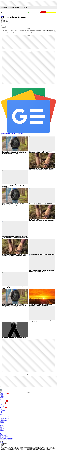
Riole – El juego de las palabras (6, 438)
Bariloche (17, 7)
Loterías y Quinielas (4, 436)
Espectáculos (3, 406)
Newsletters (4, 400)
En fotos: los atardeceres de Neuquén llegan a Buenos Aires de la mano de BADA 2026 (40, 152)
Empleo (1, 433)
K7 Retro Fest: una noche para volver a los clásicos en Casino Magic (41, 321)
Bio (1, 411)
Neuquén (10, 7)
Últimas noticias (4, 7)
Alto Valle (2, 428)
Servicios (2, 399)
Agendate (3, 403)
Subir (2, 445)
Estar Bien (3, 407)
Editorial (2, 415)
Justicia (2, 396)
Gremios (2, 395)
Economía (2, 398)
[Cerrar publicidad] (1, 390)
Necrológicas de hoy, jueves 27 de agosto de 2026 (41, 254)
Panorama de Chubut (5, 417)
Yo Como (2, 413)
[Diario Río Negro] (28, 12)
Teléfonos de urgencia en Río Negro (7, 440)
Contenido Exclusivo (4, 424)
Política (1, 394)
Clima (2, 409)
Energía (2, 397)
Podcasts (2, 422)
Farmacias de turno (4, 437)
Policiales (2, 421)
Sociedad (2, 408)
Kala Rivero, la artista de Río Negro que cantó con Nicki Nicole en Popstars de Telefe (41, 271)
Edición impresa (3, 425)
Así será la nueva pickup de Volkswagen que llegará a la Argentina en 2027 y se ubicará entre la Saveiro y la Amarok (15, 185)
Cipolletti (21, 7)
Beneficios (2, 442)
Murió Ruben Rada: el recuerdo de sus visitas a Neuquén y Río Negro (13, 287)
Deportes (2, 404)
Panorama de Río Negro (6, 416)
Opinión (2, 414)
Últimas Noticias (4, 393)
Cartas (2, 419)
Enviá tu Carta (4, 420)
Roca (13, 7)
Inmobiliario (2, 423)
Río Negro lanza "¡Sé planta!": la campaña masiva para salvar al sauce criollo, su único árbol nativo (41, 169)
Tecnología (3, 412)
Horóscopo (3, 410)
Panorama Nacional (5, 418)
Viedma (25, 7)
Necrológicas (3, 435)
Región (2, 16)
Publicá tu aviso (3, 434)
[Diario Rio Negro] (1, 446)
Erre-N (2, 405)
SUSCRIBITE (51, 12)
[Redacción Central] (2, 18)
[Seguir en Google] (1, 25)
